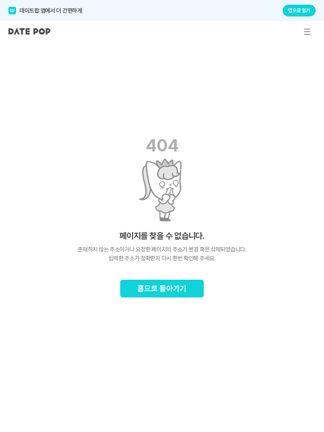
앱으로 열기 (299, 11)
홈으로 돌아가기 (162, 288)
